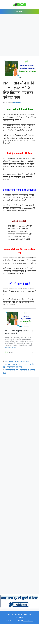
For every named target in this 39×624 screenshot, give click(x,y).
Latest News (9, 361)
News (17, 361)
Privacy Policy (28, 614)
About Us (10, 614)
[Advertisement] (19, 35)
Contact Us (18, 614)
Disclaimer (19, 617)
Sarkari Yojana (24, 361)
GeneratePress (28, 621)
